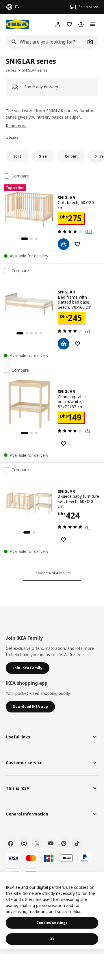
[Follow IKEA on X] (37, 843)
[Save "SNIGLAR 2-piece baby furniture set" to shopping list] (63, 539)
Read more (16, 125)
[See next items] (96, 156)
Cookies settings (52, 922)
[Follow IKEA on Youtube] (50, 843)
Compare (20, 176)
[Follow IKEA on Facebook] (11, 843)
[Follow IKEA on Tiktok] (77, 843)
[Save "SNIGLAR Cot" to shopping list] (77, 244)
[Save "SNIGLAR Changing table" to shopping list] (63, 443)
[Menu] (92, 24)
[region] (52, 910)
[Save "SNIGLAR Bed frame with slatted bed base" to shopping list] (77, 343)
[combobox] (46, 42)
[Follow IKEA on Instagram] (24, 843)
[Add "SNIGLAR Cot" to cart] (63, 244)
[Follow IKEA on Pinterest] (64, 843)
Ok (52, 938)
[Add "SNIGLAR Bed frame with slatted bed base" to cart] (63, 343)
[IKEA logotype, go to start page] (17, 24)
